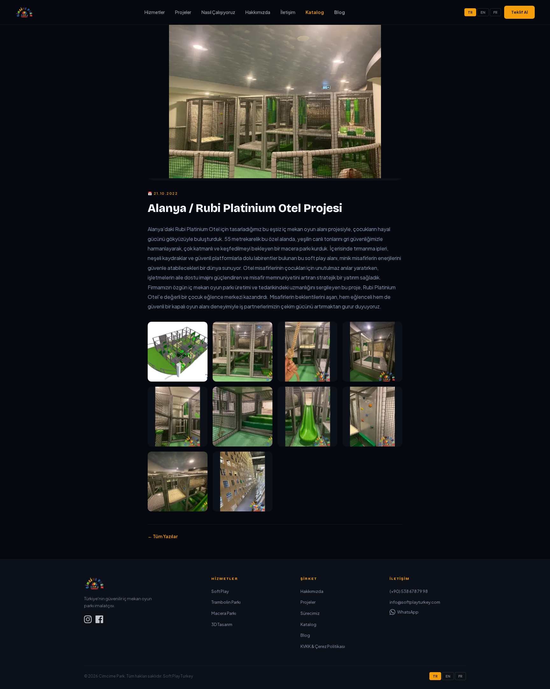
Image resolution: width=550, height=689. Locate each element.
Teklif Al (519, 12)
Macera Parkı (223, 613)
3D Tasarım (221, 624)
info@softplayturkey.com (415, 602)
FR (495, 12)
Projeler (183, 12)
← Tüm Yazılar (163, 536)
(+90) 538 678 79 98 (409, 591)
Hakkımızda (257, 12)
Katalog (315, 12)
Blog (339, 12)
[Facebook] (99, 620)
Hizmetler (155, 12)
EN (483, 12)
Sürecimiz (310, 613)
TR (470, 12)
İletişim (287, 12)
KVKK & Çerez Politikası (322, 646)
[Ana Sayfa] (24, 12)
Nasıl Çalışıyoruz (218, 12)
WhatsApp (408, 612)
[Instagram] (88, 620)
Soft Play (220, 591)
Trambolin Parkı (226, 602)
